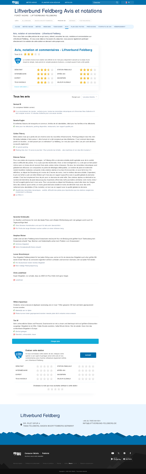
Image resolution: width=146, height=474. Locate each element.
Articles (68, 2)
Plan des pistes (77, 26)
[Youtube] (112, 453)
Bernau (72, 20)
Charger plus (55, 341)
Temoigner (58, 26)
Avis (66, 26)
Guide (17, 26)
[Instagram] (124, 453)
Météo (38, 26)
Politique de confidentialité (33, 463)
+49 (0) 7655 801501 (92, 420)
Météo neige (28, 26)
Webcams (47, 26)
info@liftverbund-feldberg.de (100, 423)
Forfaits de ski (105, 26)
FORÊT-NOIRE (22, 15)
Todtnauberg (84, 20)
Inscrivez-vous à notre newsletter (34, 456)
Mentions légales (17, 463)
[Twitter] (118, 453)
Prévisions (91, 26)
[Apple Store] (127, 459)
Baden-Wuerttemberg (44, 20)
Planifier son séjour (51, 2)
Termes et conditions (48, 463)
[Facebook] (130, 453)
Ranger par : (76, 97)
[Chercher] (117, 2)
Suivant (88, 355)
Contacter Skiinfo (32, 453)
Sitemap (59, 463)
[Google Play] (116, 459)
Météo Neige (31, 2)
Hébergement (119, 26)
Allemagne (26, 20)
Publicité (45, 453)
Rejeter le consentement (86, 463)
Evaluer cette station (21, 87)
